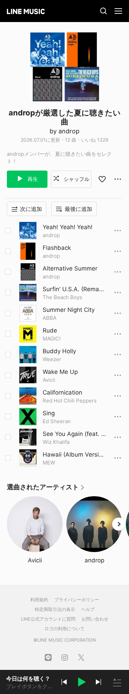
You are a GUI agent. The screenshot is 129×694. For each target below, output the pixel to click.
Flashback (57, 247)
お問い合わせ (95, 619)
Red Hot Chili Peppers (70, 400)
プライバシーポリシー (76, 599)
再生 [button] (32, 179)
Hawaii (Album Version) (72, 455)
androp (51, 235)
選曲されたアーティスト (46, 489)
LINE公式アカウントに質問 (48, 619)
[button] (81, 683)
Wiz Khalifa (56, 442)
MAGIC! (52, 338)
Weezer (52, 359)
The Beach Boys (62, 297)
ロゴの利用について (64, 628)
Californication (62, 392)
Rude (50, 330)
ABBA (49, 318)
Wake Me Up (60, 371)
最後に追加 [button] (78, 208)
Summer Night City (69, 309)
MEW (49, 462)
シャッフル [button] (75, 179)
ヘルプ (88, 609)
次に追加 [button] (31, 208)
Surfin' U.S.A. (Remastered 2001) (73, 289)
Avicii (49, 380)
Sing (49, 413)
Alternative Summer (70, 268)
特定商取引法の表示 (55, 609)
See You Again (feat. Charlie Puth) (74, 434)
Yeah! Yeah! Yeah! (68, 227)
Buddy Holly (59, 351)
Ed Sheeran (57, 421)
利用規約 (39, 599)
